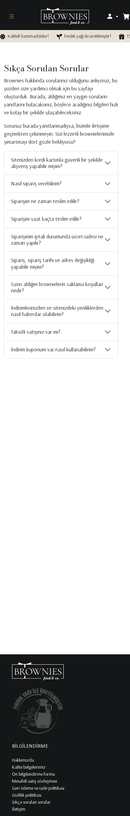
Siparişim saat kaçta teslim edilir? (46, 218)
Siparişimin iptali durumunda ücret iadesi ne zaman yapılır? (57, 239)
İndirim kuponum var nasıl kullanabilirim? (53, 349)
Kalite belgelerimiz (29, 767)
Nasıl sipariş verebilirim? (36, 183)
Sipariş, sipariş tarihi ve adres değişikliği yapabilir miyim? (52, 263)
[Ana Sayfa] (65, 15)
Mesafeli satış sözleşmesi (34, 781)
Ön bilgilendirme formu (33, 774)
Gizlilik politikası (26, 795)
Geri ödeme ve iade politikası (38, 788)
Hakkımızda (23, 760)
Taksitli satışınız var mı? (35, 331)
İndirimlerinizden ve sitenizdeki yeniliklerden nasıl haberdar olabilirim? (57, 310)
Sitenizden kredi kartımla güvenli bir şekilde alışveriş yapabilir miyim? (57, 162)
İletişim (18, 809)
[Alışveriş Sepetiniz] (126, 16)
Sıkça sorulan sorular (31, 802)
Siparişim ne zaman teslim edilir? (45, 201)
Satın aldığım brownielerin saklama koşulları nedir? (57, 287)
